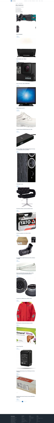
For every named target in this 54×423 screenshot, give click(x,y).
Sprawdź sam (18, 61)
